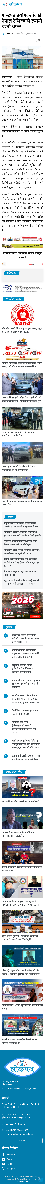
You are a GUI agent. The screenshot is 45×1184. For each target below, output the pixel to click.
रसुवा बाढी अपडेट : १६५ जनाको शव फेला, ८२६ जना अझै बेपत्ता (26, 757)
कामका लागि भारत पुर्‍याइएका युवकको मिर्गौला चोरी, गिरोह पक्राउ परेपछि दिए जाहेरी (22, 903)
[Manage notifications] (39, 1179)
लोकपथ (10, 33)
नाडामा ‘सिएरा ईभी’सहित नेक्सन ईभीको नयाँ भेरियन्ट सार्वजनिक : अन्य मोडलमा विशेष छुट (21, 399)
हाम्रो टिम (22, 1141)
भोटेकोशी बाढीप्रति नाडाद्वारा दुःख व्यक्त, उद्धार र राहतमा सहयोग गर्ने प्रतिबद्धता (22, 330)
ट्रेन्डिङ (9, 627)
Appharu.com (22, 1181)
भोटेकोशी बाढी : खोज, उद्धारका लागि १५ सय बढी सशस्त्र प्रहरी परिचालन (22, 552)
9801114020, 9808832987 (16, 1130)
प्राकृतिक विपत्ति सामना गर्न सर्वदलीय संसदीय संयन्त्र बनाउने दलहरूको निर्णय (21, 525)
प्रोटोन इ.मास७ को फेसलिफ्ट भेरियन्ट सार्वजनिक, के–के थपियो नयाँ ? (18, 468)
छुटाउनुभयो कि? (14, 772)
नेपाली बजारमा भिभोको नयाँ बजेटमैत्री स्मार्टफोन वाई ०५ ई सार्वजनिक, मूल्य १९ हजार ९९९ (21, 562)
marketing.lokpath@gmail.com (19, 1134)
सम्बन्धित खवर (13, 299)
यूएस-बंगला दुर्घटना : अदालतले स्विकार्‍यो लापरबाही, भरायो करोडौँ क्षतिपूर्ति (20, 938)
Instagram (11, 1169)
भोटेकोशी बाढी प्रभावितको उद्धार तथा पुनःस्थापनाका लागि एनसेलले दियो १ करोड (22, 534)
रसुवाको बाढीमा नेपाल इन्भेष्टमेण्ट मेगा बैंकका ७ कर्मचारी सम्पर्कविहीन (20, 543)
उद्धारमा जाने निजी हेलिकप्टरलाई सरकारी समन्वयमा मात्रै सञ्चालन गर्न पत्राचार (22, 582)
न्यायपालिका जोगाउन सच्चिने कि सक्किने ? (20, 801)
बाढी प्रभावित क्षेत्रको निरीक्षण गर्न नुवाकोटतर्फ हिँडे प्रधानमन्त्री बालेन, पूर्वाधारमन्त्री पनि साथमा (26, 744)
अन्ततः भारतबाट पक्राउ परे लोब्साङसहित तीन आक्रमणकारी (22, 869)
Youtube (10, 1159)
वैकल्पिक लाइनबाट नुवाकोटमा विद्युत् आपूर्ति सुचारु (20, 573)
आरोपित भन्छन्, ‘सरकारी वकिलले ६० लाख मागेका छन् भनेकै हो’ (20, 1041)
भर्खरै (10, 517)
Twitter (10, 1164)
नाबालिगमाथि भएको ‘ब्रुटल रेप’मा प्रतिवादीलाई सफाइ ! (22, 1007)
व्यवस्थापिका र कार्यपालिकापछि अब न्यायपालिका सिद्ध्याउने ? (18, 834)
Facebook (11, 1154)
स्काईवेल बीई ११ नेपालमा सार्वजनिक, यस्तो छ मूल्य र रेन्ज (22, 503)
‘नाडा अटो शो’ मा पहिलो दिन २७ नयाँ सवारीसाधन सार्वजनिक (18, 434)
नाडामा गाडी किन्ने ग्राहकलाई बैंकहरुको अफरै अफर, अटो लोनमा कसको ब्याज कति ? (22, 365)
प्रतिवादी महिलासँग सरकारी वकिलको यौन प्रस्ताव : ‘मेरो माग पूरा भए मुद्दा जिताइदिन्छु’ (21, 972)
